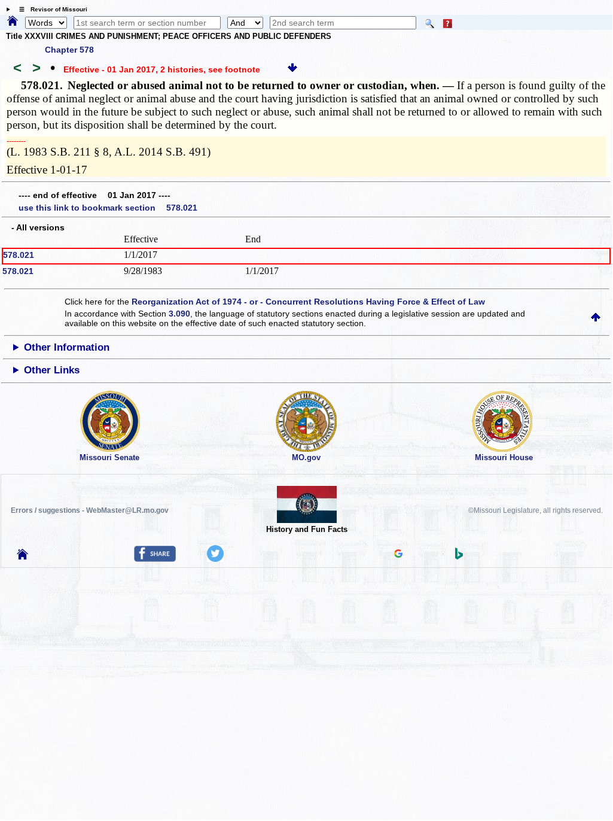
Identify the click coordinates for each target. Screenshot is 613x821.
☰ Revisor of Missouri (50, 9)
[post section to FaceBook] (155, 559)
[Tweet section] (215, 559)
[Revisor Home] (23, 556)
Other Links (52, 370)
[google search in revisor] (398, 555)
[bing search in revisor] (459, 556)
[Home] (12, 22)
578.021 (18, 255)
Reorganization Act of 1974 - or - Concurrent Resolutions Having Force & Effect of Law (308, 301)
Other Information (66, 347)
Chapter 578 (69, 49)
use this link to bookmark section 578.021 (108, 207)
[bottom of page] (292, 69)
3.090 (179, 313)
